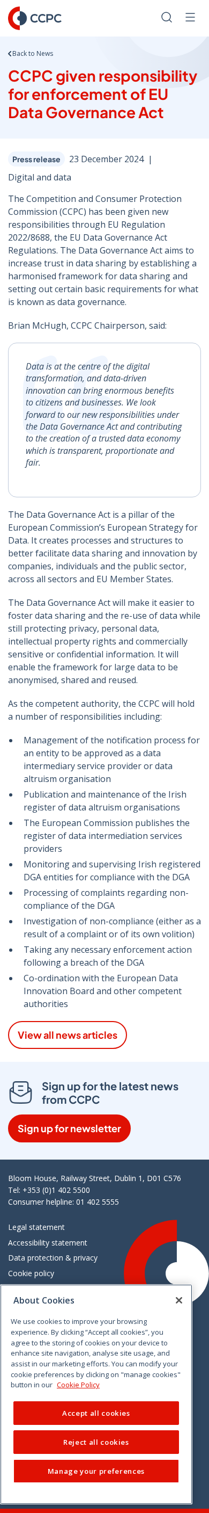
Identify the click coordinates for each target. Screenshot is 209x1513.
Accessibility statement (47, 1242)
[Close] (179, 1300)
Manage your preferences (96, 1471)
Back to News (32, 53)
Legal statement (36, 1227)
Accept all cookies (96, 1413)
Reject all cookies (96, 1442)
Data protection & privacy (53, 1258)
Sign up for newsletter (69, 1128)
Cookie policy (31, 1273)
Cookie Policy (78, 1384)
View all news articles (67, 1035)
